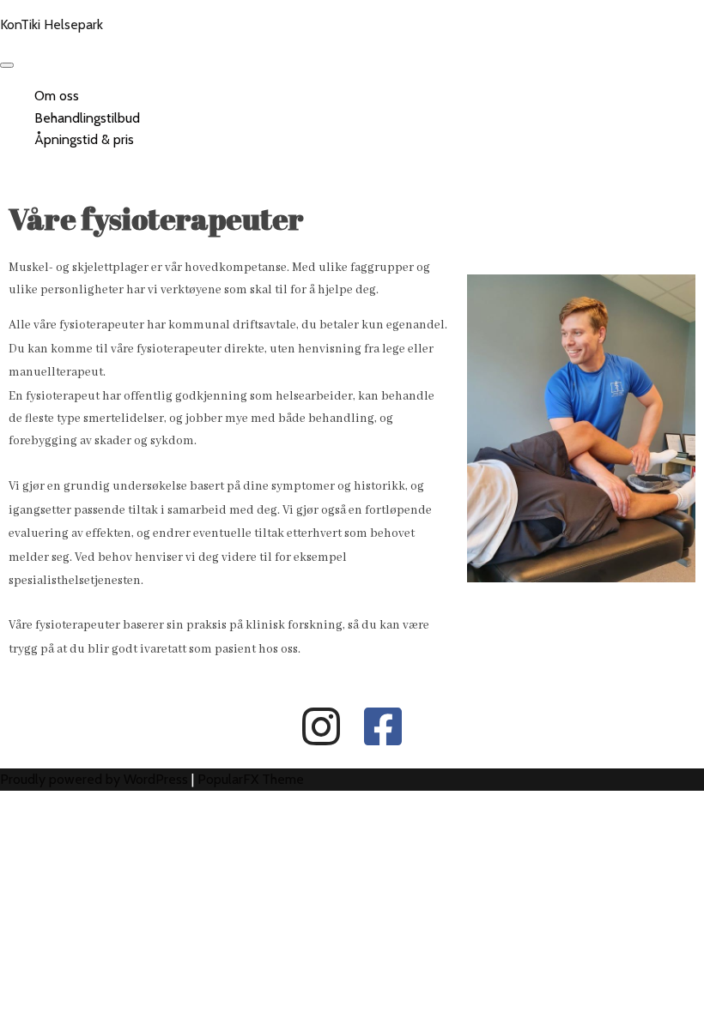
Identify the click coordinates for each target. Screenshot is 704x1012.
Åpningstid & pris (84, 139)
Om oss (56, 95)
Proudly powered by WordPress (95, 779)
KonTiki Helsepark (51, 24)
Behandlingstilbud (87, 118)
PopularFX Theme (250, 779)
